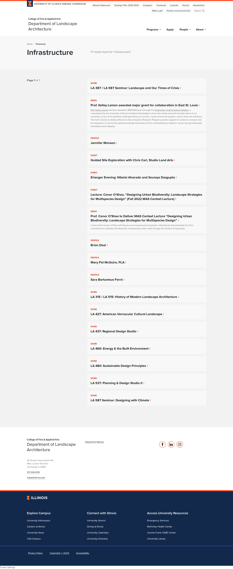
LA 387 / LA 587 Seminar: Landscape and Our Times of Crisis (135, 88)
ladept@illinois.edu (36, 477)
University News (35, 532)
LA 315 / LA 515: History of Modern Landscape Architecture (134, 296)
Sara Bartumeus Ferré (107, 279)
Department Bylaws (94, 441)
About (200, 29)
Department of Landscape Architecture (52, 26)
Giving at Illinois (95, 526)
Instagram (147, 5)
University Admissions (38, 520)
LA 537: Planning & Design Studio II (116, 383)
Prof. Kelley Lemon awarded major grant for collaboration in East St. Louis (144, 105)
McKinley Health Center (159, 526)
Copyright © (59, 553)
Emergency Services (158, 520)
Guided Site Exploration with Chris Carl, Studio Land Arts (132, 160)
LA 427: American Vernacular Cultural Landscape (126, 314)
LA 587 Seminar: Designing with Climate (120, 400)
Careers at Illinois (36, 526)
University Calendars (98, 532)
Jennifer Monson (103, 142)
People (184, 29)
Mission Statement (101, 5)
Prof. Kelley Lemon (99, 110)
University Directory (97, 538)
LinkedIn (174, 5)
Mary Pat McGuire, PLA (107, 262)
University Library (156, 538)
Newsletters (198, 5)
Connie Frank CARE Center (161, 532)
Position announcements (178, 10)
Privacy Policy (35, 553)
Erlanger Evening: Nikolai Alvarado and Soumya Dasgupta (133, 177)
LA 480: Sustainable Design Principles (118, 365)
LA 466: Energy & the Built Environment (120, 348)
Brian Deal (98, 245)
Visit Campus (34, 538)
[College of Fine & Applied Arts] (55, 19)
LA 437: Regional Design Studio (113, 331)
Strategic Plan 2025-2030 (126, 5)
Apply (170, 29)
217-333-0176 (33, 472)
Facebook (161, 5)
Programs (152, 29)
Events (186, 5)
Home (30, 44)
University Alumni (96, 520)
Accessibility (82, 553)
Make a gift (157, 10)
